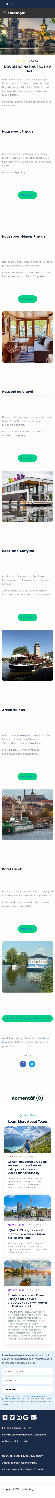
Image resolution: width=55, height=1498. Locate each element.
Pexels (25, 1042)
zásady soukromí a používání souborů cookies (24, 1397)
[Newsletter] (34, 1417)
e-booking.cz (29, 1489)
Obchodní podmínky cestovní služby (22, 1456)
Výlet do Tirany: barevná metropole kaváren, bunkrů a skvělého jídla (27, 1234)
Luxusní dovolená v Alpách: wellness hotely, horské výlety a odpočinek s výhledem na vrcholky (27, 1167)
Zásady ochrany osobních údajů (19, 1462)
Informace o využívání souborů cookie (23, 1469)
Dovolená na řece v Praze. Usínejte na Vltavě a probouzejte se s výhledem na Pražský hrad (27, 1300)
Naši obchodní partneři (15, 1441)
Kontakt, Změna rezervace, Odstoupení (24, 1434)
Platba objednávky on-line (16, 1428)
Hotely (21, 60)
